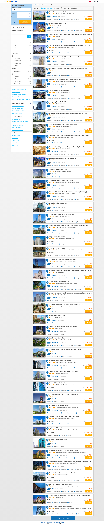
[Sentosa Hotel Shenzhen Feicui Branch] (39, 162)
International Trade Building (18, 130)
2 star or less (22, 50)
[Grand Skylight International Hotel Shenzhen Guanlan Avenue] (39, 38)
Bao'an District (15, 138)
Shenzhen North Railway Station (19, 89)
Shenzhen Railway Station (17, 108)
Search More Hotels (63, 518)
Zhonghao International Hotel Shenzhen (63, 327)
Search (25, 22)
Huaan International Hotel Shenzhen (61, 215)
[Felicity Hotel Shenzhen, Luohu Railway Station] (39, 83)
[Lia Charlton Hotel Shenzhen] (39, 94)
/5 (56, 16)
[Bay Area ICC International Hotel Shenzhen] (39, 420)
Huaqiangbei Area (16, 92)
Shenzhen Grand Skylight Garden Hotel (62, 259)
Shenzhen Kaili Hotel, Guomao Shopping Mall (65, 349)
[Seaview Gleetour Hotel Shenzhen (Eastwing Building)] (39, 195)
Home (41, 522)
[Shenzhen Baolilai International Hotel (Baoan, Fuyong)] (39, 117)
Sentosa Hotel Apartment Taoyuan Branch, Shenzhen (67, 147)
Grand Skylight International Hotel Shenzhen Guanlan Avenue (70, 35)
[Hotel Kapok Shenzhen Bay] (39, 409)
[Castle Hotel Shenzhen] (39, 341)
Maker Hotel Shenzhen (57, 316)
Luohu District (15, 142)
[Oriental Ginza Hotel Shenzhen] (39, 386)
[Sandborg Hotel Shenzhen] (39, 173)
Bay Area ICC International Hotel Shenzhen (64, 417)
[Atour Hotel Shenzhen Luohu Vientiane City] (39, 398)
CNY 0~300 (22, 56)
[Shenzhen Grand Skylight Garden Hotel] (39, 263)
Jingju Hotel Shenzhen (57, 237)
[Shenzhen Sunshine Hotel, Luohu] (39, 15)
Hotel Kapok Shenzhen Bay (58, 406)
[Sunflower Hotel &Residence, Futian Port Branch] (39, 60)
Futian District (15, 145)
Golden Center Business (17, 125)
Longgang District (16, 135)
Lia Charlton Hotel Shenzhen (59, 91)
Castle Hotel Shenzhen (57, 338)
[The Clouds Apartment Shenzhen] (39, 510)
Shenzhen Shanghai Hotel (58, 203)
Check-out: (13, 16)
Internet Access (22, 71)
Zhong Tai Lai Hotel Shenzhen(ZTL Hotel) (63, 372)
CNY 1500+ (22, 65)
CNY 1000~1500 (22, 63)
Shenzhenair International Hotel (60, 361)
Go (29, 36)
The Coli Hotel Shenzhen (57, 23)
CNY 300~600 (22, 58)
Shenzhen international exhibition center (21, 99)
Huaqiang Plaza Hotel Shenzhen (60, 102)
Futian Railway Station (17, 113)
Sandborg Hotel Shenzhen (58, 170)
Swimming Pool (22, 81)
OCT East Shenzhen (16, 127)
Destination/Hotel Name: (17, 7)
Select (89, 19)
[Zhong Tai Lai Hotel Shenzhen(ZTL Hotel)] (39, 375)
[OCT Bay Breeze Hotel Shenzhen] (39, 488)
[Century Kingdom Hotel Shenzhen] (39, 184)
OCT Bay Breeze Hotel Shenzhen (60, 484)
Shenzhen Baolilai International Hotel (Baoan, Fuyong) (68, 113)
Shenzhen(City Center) (17, 119)
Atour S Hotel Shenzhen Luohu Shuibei (62, 473)
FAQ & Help (46, 522)
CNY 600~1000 (22, 60)
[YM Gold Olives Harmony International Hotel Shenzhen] (39, 72)
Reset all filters (21, 150)
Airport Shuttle (22, 74)
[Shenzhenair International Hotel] (39, 364)
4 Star (22, 45)
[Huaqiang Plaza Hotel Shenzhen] (39, 105)
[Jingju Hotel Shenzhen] (39, 240)
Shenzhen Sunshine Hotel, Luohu (60, 12)
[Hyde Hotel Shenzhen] (39, 431)
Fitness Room (22, 83)
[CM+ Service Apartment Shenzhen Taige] (39, 128)
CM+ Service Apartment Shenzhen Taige (63, 125)
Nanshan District (15, 140)
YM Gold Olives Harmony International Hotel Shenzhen (68, 68)
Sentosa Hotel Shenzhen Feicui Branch (62, 158)
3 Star (22, 47)
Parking (22, 78)
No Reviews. (50, 50)
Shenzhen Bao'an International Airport (20, 96)
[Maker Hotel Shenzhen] (39, 319)
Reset (13, 36)
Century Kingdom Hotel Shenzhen (61, 181)
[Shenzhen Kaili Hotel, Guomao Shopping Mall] (39, 353)
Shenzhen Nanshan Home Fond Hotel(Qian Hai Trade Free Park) (71, 462)
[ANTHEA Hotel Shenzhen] (39, 252)
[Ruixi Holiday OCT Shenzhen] (39, 285)
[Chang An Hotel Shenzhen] (39, 443)
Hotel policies (52, 522)
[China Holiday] (11, 2)
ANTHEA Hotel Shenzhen (57, 248)
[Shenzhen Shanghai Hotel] (39, 207)
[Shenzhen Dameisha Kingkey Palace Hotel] (39, 454)
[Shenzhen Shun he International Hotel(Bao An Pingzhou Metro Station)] (39, 274)
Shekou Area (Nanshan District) (19, 94)
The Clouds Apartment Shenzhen (60, 507)
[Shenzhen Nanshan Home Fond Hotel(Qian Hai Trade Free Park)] (39, 465)
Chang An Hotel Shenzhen (58, 439)
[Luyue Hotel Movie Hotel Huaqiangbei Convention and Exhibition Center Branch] (39, 499)
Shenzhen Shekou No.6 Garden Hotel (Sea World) (66, 304)
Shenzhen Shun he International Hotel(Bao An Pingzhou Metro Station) (73, 271)
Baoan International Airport (18, 106)
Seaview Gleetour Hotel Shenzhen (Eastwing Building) (68, 192)
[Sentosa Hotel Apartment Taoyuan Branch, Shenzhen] (39, 150)
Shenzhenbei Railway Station (18, 110)
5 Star (22, 42)
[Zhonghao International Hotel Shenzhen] (39, 330)
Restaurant (22, 76)
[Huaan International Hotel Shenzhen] (39, 218)
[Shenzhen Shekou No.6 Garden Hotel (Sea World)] (39, 308)
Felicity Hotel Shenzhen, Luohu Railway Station (65, 80)
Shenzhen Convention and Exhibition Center (20, 122)
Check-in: (14, 13)
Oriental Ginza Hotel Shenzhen (59, 383)
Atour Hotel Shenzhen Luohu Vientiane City (64, 394)
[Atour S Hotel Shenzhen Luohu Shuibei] (39, 476)
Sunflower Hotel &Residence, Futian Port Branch (66, 57)
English (94, 1)
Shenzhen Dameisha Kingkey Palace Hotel (63, 451)
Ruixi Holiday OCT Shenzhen (59, 282)
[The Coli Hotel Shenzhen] (39, 27)
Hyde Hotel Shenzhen (56, 428)
